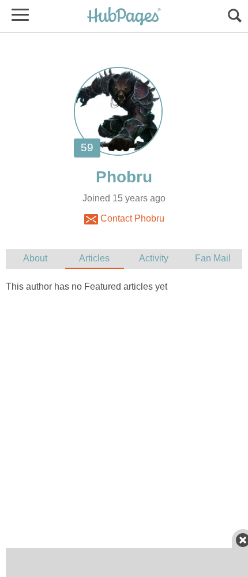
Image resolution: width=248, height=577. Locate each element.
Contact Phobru (131, 218)
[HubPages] (124, 17)
